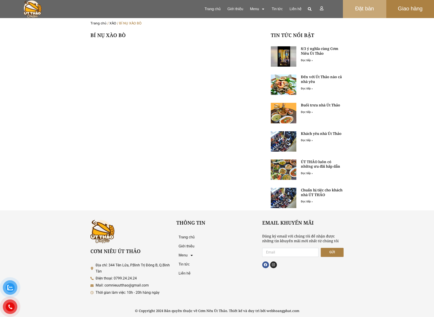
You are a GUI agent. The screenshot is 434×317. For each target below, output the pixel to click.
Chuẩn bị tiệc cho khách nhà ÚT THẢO (321, 192)
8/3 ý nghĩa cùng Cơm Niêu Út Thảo (319, 51)
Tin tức (277, 9)
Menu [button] (254, 9)
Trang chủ (213, 9)
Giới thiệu (235, 9)
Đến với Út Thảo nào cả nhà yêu (321, 79)
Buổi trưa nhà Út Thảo (320, 105)
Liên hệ (296, 9)
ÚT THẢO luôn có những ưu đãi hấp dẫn (320, 164)
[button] (309, 9)
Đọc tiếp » (307, 60)
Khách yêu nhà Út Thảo (321, 133)
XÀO (112, 23)
